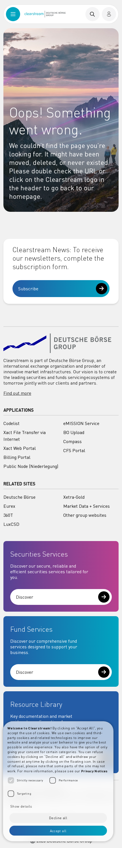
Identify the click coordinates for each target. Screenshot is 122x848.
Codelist (11, 423)
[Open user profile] (109, 14)
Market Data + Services (86, 506)
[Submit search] (92, 14)
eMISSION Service (81, 423)
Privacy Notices (94, 771)
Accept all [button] (58, 831)
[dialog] (58, 781)
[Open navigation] (13, 14)
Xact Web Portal (19, 448)
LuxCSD (11, 524)
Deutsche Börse (19, 497)
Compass (72, 441)
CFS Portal (74, 450)
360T (8, 515)
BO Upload (73, 432)
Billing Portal (16, 457)
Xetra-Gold (74, 497)
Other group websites (84, 515)
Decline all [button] (58, 818)
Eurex (9, 506)
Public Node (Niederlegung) (30, 466)
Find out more (17, 393)
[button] (58, 806)
